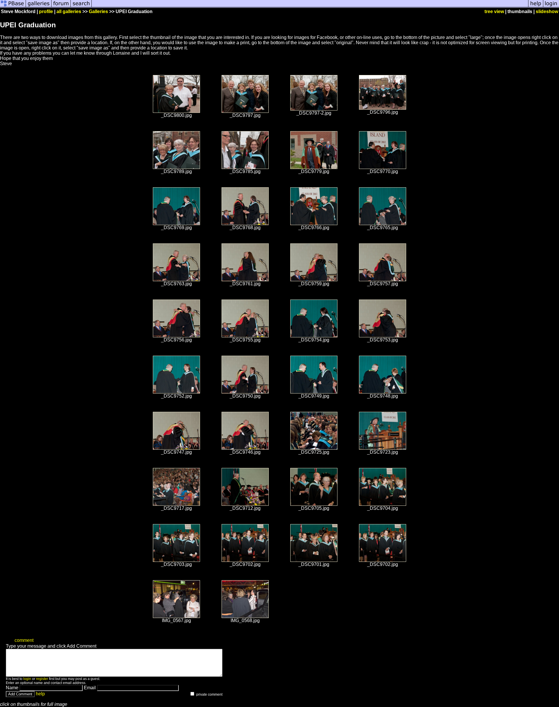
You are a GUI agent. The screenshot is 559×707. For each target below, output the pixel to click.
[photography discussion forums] (61, 6)
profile (46, 11)
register (42, 679)
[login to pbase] (551, 6)
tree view (494, 11)
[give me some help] (535, 6)
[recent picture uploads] (39, 6)
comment (24, 640)
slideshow (547, 11)
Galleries (98, 11)
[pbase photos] (13, 6)
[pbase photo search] (81, 6)
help (40, 693)
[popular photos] (310, 6)
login (27, 679)
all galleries (68, 11)
